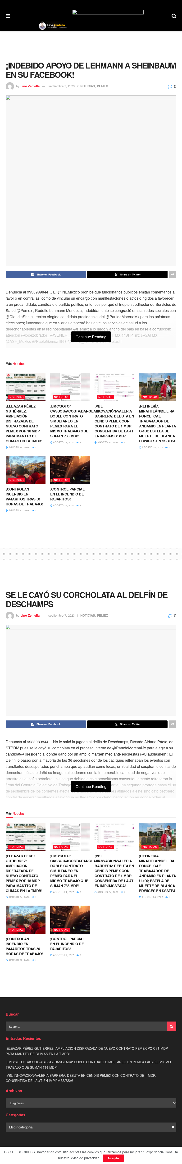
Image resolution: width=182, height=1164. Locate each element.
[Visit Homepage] (53, 26)
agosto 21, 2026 (63, 505)
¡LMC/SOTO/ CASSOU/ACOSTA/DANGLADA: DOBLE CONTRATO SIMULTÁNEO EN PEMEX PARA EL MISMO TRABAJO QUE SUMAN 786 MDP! (76, 421)
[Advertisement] (91, 45)
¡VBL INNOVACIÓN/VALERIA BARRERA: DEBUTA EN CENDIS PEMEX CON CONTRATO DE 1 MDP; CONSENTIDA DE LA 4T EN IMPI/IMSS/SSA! (114, 421)
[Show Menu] (8, 15)
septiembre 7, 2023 (61, 86)
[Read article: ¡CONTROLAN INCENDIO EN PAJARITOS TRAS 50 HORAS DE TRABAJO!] (26, 470)
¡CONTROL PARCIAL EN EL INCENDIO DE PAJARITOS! (67, 494)
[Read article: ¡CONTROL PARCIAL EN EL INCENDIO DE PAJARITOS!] (70, 470)
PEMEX (102, 86)
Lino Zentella (30, 86)
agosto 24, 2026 (19, 447)
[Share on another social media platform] (172, 274)
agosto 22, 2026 (19, 510)
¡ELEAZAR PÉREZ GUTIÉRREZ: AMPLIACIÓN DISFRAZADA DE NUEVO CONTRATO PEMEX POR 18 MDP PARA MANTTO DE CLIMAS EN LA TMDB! (24, 423)
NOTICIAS (87, 86)
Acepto (113, 1158)
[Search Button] (174, 15)
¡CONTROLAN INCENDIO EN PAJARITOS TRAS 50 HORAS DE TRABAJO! (24, 496)
